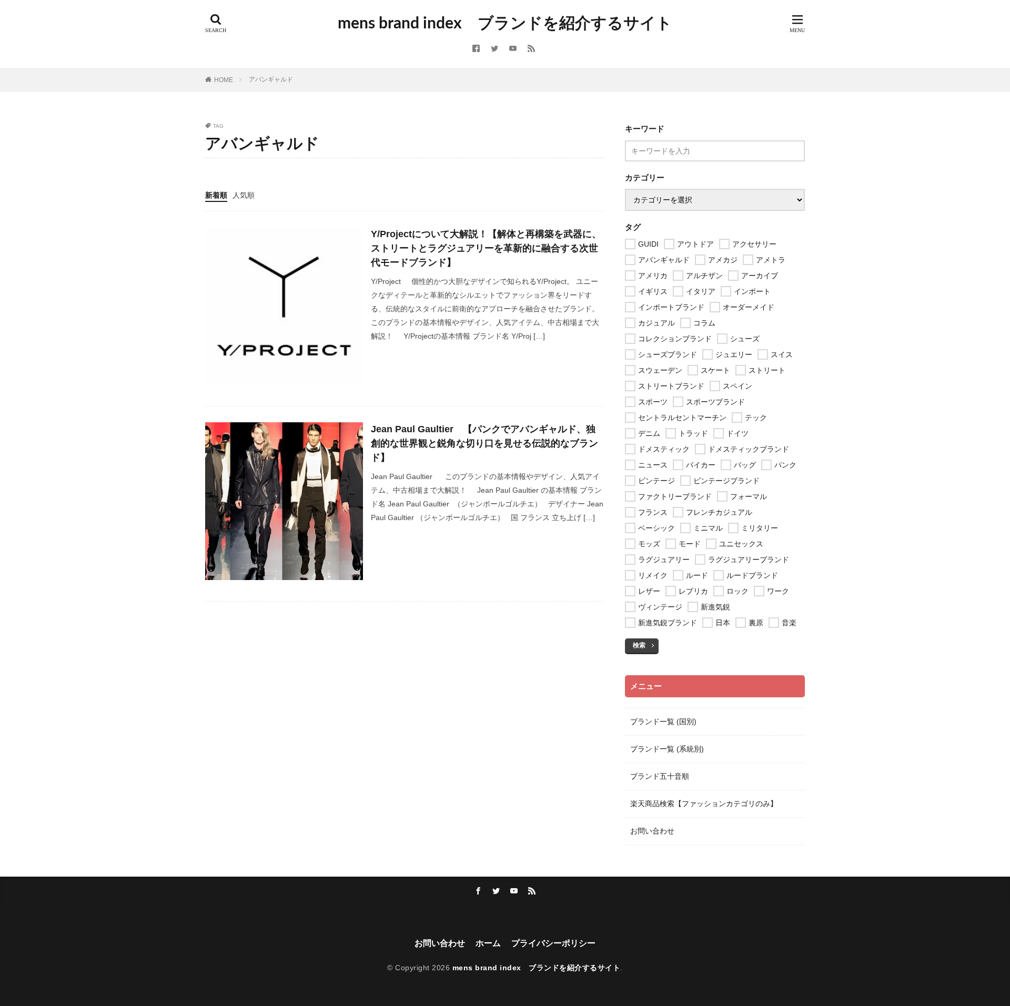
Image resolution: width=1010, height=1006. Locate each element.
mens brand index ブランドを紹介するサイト (505, 24)
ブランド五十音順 (659, 776)
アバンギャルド (271, 79)
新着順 (216, 195)
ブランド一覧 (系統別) (667, 749)
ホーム (488, 943)
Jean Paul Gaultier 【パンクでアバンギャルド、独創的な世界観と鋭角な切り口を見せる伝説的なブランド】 (484, 443)
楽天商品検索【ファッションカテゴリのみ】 (703, 803)
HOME (223, 80)
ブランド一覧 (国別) (663, 721)
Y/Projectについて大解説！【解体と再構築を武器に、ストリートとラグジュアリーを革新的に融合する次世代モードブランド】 (486, 248)
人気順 (244, 195)
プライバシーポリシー (553, 943)
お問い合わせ (652, 831)
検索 (639, 645)
